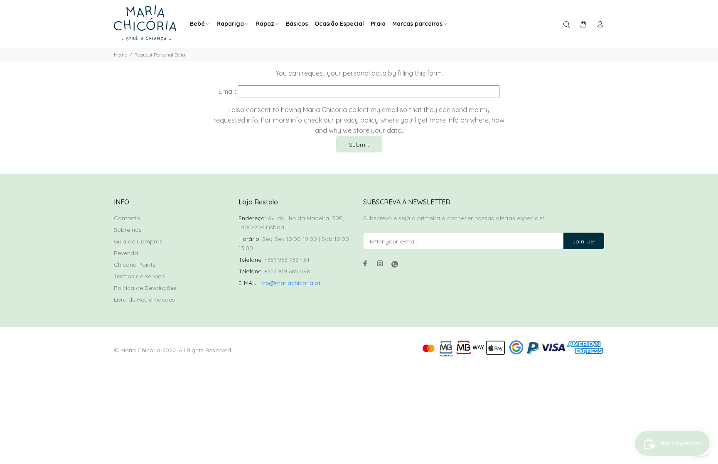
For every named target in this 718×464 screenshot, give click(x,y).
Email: (227, 91)
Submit (359, 144)
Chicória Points (134, 264)
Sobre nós (128, 229)
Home (120, 55)
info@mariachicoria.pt (289, 283)
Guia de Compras (138, 241)
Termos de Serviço (139, 276)
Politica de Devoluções (145, 288)
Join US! (583, 241)
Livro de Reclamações (144, 299)
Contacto (127, 218)
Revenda (126, 253)
